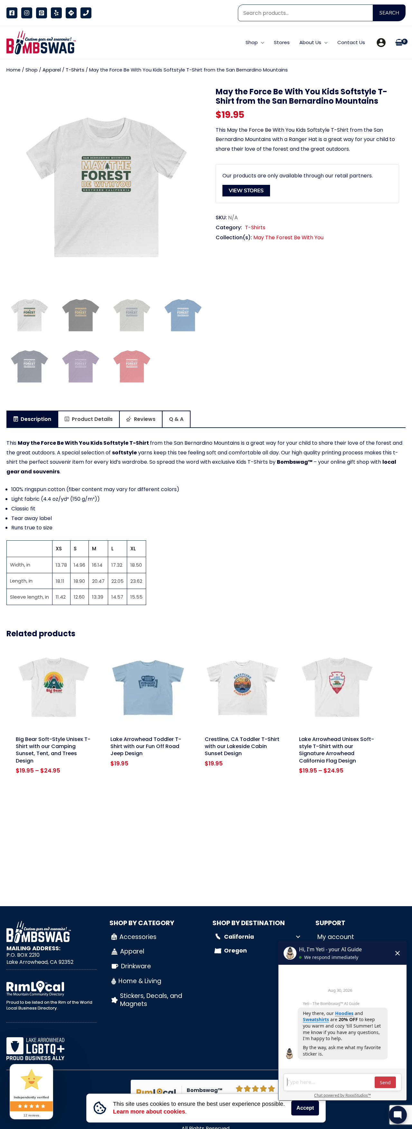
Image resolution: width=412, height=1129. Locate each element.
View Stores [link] (246, 190)
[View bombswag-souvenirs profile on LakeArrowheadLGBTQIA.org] (51, 1048)
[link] (39, 42)
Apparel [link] (51, 70)
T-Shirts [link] (75, 70)
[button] (261, 42)
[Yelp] (56, 12)
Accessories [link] (137, 937)
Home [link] (13, 70)
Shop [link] (31, 70)
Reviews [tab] (144, 419)
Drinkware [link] (136, 966)
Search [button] (389, 13)
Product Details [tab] (91, 419)
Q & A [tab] (176, 419)
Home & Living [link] (139, 981)
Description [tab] (35, 419)
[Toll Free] (85, 12)
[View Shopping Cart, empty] (399, 42)
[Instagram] (26, 12)
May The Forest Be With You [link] (288, 238)
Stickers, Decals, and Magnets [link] (151, 999)
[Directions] (71, 12)
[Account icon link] (381, 42)
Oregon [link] (235, 950)
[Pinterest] (41, 12)
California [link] (239, 937)
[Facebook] (11, 12)
